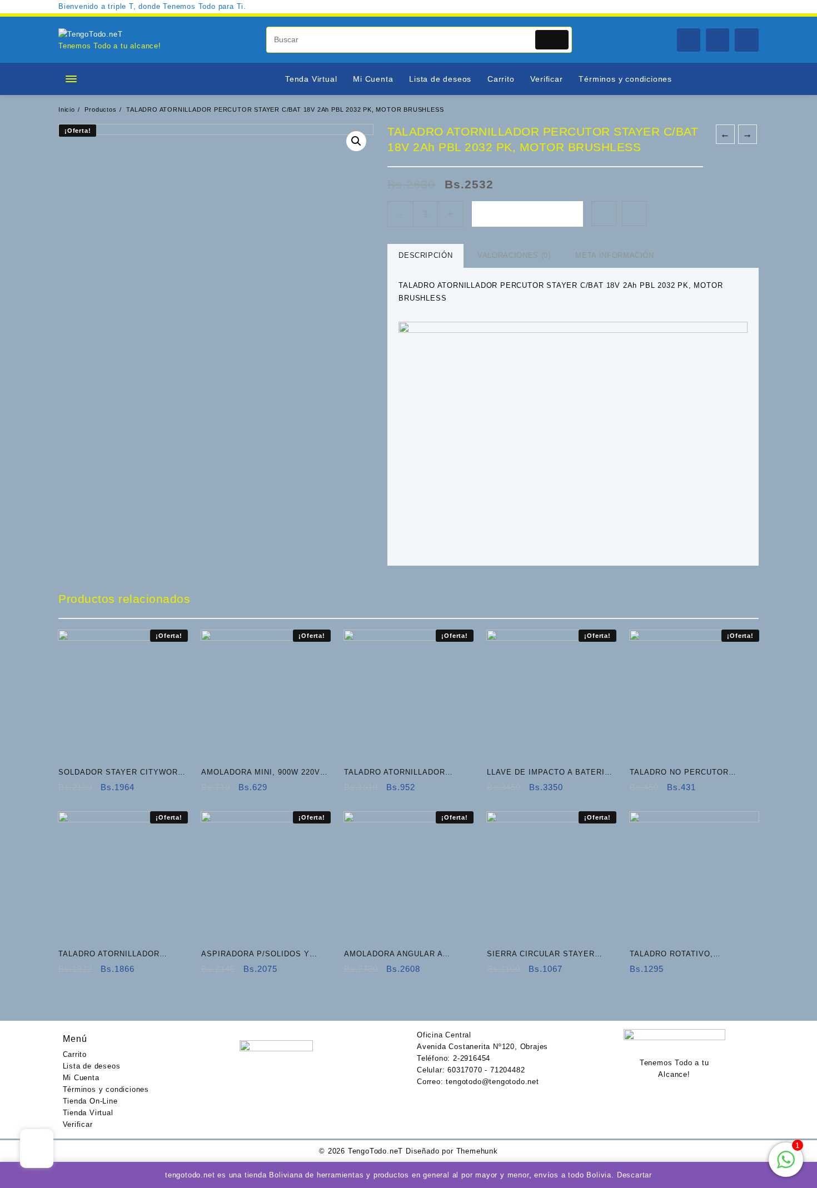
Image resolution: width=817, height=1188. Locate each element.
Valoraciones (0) (513, 255)
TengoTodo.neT (375, 1151)
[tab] (425, 256)
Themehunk (477, 1151)
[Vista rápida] (89, 791)
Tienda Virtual (88, 1113)
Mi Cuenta (81, 1078)
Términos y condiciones (106, 1089)
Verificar (78, 1124)
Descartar (634, 1175)
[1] (786, 1166)
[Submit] (552, 39)
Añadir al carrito (527, 213)
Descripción (425, 255)
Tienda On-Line (90, 1101)
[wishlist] (111, 791)
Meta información (614, 255)
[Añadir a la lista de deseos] (603, 213)
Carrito (75, 1054)
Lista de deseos (92, 1066)
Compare (634, 213)
